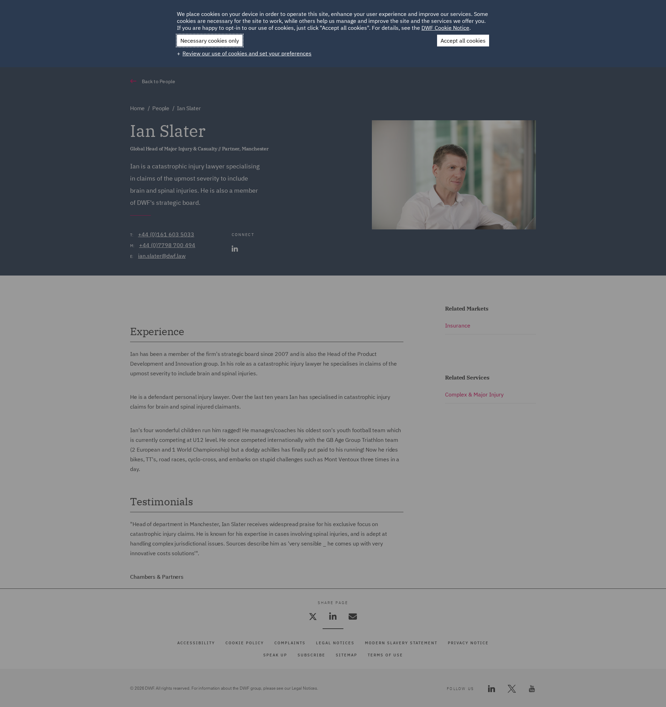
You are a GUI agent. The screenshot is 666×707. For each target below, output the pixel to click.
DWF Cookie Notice (445, 27)
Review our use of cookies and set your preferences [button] (246, 53)
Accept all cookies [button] (463, 40)
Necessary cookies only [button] (209, 40)
